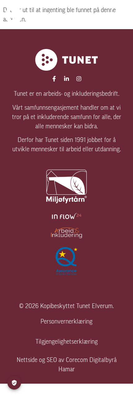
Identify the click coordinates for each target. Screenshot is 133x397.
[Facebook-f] (54, 79)
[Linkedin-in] (66, 79)
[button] (119, 14)
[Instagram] (79, 79)
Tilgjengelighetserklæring (67, 342)
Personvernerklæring (66, 322)
